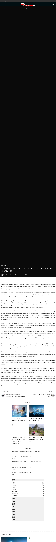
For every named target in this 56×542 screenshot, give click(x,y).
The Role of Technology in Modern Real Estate (22, 456)
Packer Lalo (5, 274)
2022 (13, 507)
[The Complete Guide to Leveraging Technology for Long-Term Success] (19, 411)
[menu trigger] (2, 4)
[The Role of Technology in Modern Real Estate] (36, 411)
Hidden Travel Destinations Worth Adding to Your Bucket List (36, 439)
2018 (13, 517)
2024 (13, 501)
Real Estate (4, 265)
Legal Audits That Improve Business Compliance (22, 472)
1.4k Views (10, 274)
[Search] (53, 4)
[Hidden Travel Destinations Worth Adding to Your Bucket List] (36, 430)
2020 (13, 512)
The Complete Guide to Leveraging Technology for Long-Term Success (18, 420)
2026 (13, 480)
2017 (13, 520)
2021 (13, 509)
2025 (13, 499)
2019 (13, 514)
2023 (13, 504)
